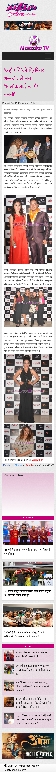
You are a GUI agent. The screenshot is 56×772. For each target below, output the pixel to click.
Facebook (8, 465)
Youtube (29, 465)
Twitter (18, 465)
